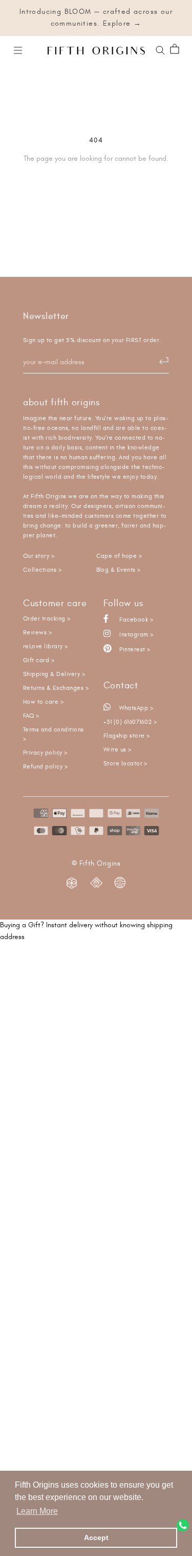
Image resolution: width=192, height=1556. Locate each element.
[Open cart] (174, 49)
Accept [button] (96, 1537)
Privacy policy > (45, 753)
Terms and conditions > (53, 734)
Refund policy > (45, 767)
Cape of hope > (119, 556)
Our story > (38, 556)
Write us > (117, 750)
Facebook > (135, 620)
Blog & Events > (118, 570)
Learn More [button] (37, 1511)
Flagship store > (126, 736)
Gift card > (38, 660)
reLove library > (45, 646)
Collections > (42, 570)
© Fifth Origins (96, 863)
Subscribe (158, 361)
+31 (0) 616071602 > (130, 722)
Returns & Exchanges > (56, 688)
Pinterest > (134, 649)
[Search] (160, 49)
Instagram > (136, 635)
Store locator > (125, 763)
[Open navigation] (18, 49)
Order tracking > (47, 619)
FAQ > (31, 716)
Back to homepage (96, 193)
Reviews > (37, 632)
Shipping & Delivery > (54, 674)
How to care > (43, 702)
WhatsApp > (135, 708)
